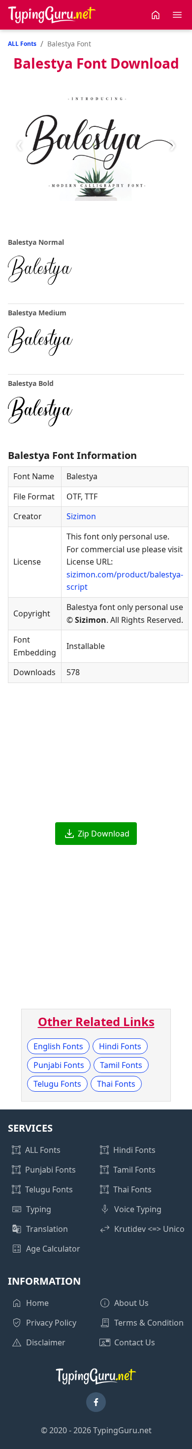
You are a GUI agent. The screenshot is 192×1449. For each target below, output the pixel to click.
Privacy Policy (51, 1322)
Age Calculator (53, 1248)
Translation (47, 1228)
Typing (38, 1209)
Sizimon (81, 516)
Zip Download (103, 833)
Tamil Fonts (121, 1065)
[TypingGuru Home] (52, 15)
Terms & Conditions (151, 1322)
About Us (131, 1302)
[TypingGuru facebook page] (96, 1402)
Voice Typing (137, 1209)
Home (37, 1302)
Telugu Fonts (57, 1083)
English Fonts (58, 1046)
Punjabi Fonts (58, 1065)
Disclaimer (45, 1342)
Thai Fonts (116, 1083)
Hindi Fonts (120, 1046)
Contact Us (134, 1342)
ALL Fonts (22, 43)
